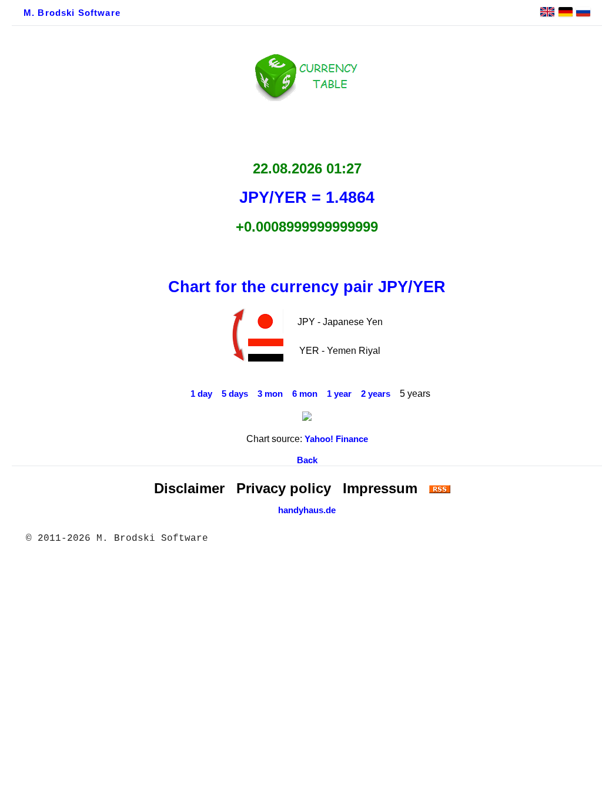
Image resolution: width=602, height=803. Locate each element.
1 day (201, 394)
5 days (235, 394)
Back (307, 460)
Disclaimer (189, 488)
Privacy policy (283, 488)
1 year (339, 394)
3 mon (270, 394)
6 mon (304, 394)
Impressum (380, 488)
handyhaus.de (307, 510)
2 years (375, 394)
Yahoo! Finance (336, 439)
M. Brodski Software (72, 13)
